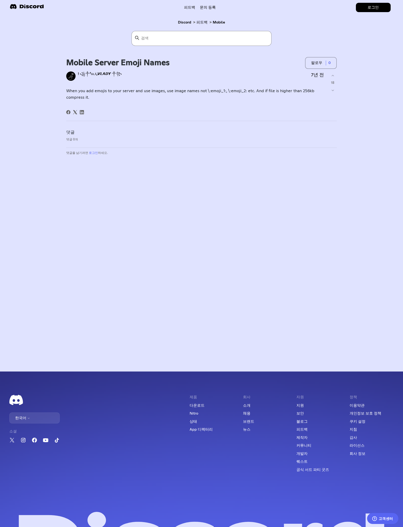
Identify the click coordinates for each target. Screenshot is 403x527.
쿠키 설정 (357, 421)
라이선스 (357, 445)
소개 (246, 405)
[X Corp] (75, 112)
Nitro (194, 413)
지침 (353, 429)
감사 (353, 437)
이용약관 (357, 405)
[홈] (27, 8)
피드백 (189, 7)
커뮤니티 (303, 445)
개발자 (302, 454)
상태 (193, 421)
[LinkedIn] (82, 112)
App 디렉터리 (201, 429)
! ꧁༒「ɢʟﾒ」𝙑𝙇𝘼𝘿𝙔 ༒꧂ (100, 74)
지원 (300, 405)
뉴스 (246, 429)
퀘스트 (302, 461)
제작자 (302, 437)
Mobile (219, 22)
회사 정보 (357, 454)
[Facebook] (68, 112)
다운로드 (197, 405)
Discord (184, 22)
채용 (246, 413)
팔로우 (316, 63)
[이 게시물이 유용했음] (333, 75)
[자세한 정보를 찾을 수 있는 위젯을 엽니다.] (382, 519)
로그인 (93, 153)
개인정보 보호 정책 (365, 413)
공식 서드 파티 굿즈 (312, 470)
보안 (300, 413)
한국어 (21, 418)
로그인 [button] (373, 7)
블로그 (302, 421)
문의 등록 (208, 7)
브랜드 (248, 421)
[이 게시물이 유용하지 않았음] (333, 90)
